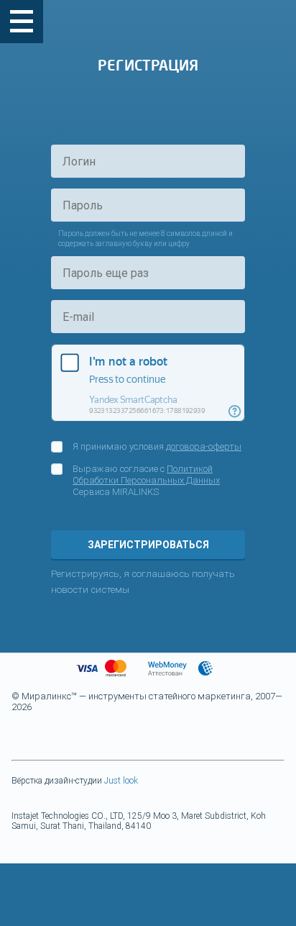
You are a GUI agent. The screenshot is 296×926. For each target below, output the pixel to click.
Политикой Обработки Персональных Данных (146, 474)
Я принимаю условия (157, 446)
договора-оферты (203, 446)
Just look (121, 781)
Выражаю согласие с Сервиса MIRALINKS (146, 480)
